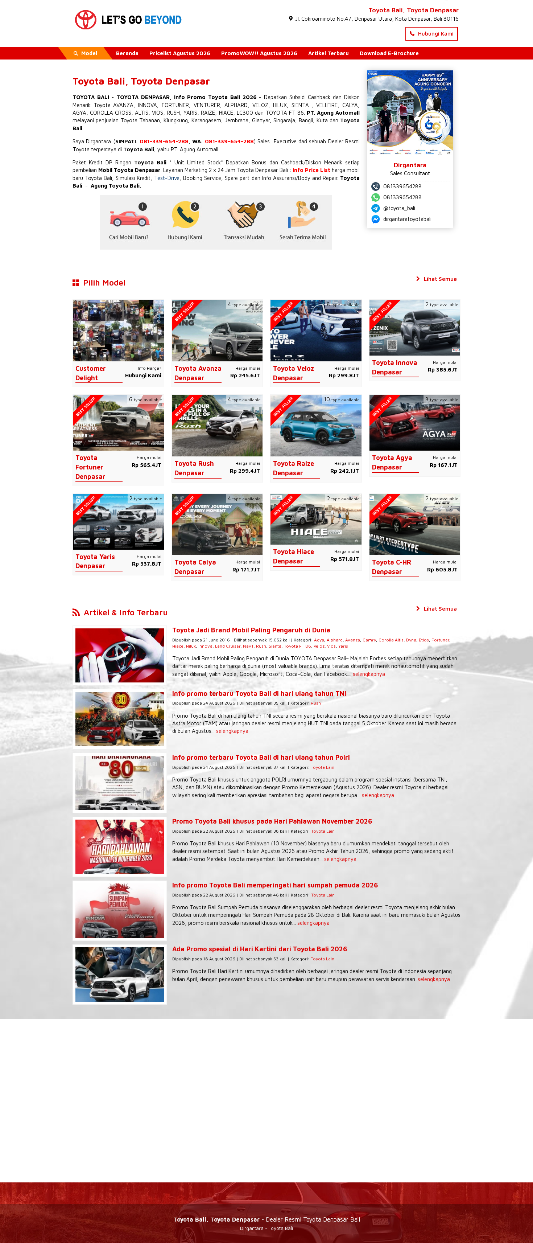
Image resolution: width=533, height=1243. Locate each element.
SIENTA (300, 105)
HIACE (226, 113)
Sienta (275, 646)
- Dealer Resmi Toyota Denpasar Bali (266, 1219)
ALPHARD (236, 105)
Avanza (352, 640)
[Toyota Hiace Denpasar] (315, 519)
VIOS (157, 113)
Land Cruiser (227, 646)
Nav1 (248, 646)
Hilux (191, 646)
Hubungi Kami (435, 33)
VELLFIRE (327, 105)
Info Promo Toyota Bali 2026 (215, 97)
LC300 (245, 113)
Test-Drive (166, 178)
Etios (424, 640)
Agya (319, 640)
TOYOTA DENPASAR (143, 97)
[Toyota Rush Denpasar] (217, 425)
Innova (205, 646)
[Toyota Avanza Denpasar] (217, 330)
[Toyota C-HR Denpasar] (414, 524)
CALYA (350, 105)
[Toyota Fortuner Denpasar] (118, 422)
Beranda (127, 53)
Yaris (343, 646)
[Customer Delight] (118, 330)
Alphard (335, 640)
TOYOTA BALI (91, 97)
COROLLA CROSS (110, 113)
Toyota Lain (322, 767)
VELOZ (260, 105)
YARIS (190, 113)
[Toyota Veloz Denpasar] (315, 330)
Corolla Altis (391, 640)
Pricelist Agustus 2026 (179, 53)
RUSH (173, 113)
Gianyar (261, 120)
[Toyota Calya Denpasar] (217, 524)
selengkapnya (369, 674)
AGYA (79, 113)
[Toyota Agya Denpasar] (414, 422)
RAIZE (208, 113)
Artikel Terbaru (328, 53)
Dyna (411, 640)
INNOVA (147, 105)
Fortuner (440, 640)
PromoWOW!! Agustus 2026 (259, 53)
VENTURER (207, 105)
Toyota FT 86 (297, 646)
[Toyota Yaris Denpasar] (118, 521)
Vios (331, 646)
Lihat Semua (439, 279)
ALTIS (141, 113)
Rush (261, 646)
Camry (369, 640)
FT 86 (296, 113)
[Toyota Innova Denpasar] (414, 327)
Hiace (177, 646)
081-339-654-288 (164, 141)
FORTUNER (175, 105)
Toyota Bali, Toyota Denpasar (413, 10)
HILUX (280, 105)
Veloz (319, 646)
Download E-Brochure (389, 53)
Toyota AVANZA (114, 105)
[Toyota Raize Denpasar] (315, 425)
